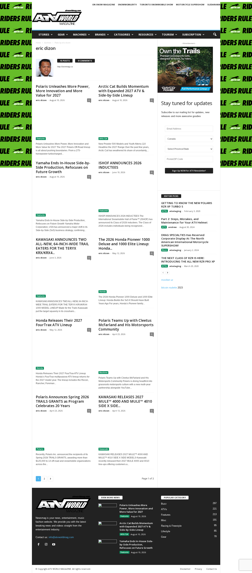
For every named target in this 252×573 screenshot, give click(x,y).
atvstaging (175, 211)
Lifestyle (165, 531)
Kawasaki (103, 449)
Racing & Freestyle (171, 525)
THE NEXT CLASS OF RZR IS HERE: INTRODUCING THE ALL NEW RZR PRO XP (188, 259)
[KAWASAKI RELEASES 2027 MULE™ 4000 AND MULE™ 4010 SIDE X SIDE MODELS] (126, 432)
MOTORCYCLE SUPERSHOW (190, 4)
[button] (215, 35)
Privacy (198, 568)
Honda (102, 291)
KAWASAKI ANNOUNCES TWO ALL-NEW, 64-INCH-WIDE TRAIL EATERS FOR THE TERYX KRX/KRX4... (62, 246)
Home (38, 42)
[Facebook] (39, 544)
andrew (172, 227)
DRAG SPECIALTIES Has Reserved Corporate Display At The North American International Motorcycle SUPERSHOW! (184, 240)
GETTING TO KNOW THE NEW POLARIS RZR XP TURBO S (186, 204)
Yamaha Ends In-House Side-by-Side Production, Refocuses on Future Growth (63, 167)
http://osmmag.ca (65, 66)
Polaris (40, 449)
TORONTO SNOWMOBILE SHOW (156, 4)
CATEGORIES (122, 34)
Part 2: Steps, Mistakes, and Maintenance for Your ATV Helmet (184, 220)
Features (41, 138)
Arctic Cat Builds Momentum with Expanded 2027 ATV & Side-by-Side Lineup (124, 91)
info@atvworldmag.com (61, 537)
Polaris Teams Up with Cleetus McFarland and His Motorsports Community (126, 325)
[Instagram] (47, 544)
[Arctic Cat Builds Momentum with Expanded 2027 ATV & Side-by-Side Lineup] (126, 122)
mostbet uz (167, 279)
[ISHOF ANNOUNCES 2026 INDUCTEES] (126, 194)
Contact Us (211, 568)
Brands (100, 34)
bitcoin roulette (169, 287)
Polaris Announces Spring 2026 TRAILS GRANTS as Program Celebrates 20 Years (62, 401)
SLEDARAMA (213, 4)
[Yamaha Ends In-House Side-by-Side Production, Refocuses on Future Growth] (63, 199)
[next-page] (167, 272)
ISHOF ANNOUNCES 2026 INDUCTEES (120, 165)
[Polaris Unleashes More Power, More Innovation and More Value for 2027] (63, 122)
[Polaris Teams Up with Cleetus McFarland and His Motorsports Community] (126, 356)
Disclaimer (185, 568)
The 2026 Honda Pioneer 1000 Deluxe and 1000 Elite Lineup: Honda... (124, 244)
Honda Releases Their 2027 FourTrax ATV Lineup (59, 322)
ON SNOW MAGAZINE (103, 4)
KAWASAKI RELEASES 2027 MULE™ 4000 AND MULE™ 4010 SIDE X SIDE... (125, 401)
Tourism (168, 34)
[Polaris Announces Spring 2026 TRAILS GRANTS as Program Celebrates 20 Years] (63, 432)
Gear (61, 34)
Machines (80, 34)
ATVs (164, 211)
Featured (103, 210)
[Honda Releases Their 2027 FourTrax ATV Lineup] (63, 352)
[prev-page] (163, 272)
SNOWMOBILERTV (127, 4)
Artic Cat (103, 138)
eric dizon (41, 100)
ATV (164, 227)
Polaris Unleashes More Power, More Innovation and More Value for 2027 (62, 91)
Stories (44, 34)
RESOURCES (146, 34)
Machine (103, 372)
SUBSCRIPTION (191, 34)
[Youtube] (54, 544)
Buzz (164, 250)
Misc (163, 520)
